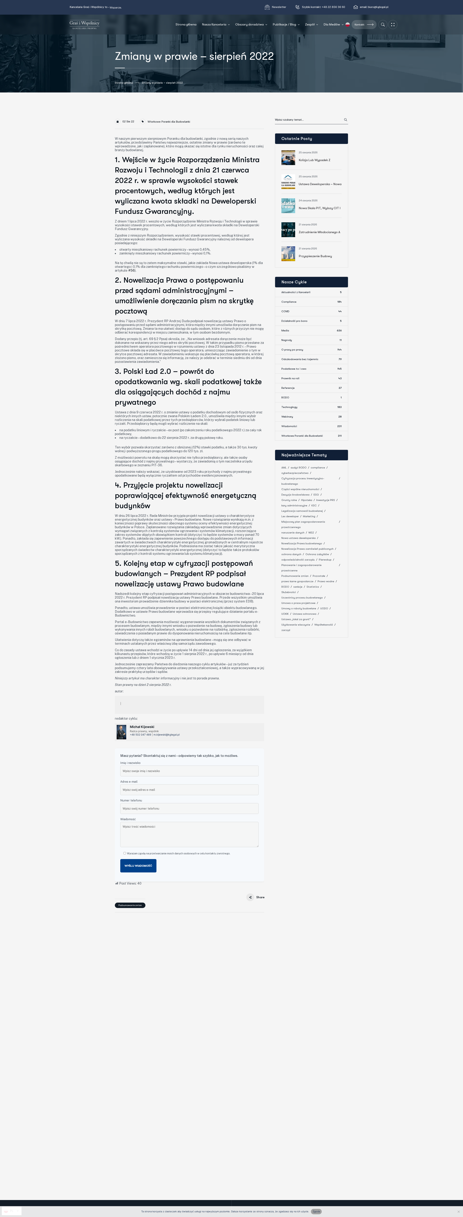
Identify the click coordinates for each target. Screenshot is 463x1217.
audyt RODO (299, 467)
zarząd (285, 630)
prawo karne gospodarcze (297, 581)
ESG (316, 494)
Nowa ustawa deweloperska (298, 538)
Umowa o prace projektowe (298, 603)
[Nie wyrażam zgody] (458, 1211)
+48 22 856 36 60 (333, 6)
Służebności (288, 592)
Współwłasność (323, 624)
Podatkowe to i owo (311, 368)
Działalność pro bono (311, 321)
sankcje (297, 586)
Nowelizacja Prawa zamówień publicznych (307, 548)
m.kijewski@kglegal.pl (167, 734)
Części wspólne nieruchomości (300, 489)
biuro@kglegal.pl (378, 6)
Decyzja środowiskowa (295, 494)
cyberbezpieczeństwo (295, 473)
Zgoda (316, 1211)
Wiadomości (311, 426)
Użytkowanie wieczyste (295, 624)
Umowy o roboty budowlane (298, 608)
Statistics (313, 586)
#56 (131, 270)
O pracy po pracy (311, 349)
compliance (318, 467)
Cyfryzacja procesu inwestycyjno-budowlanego (302, 481)
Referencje (311, 388)
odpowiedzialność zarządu (298, 559)
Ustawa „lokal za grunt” (296, 619)
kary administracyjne (294, 505)
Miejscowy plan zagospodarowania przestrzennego (303, 524)
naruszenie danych (292, 532)
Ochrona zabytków (317, 554)
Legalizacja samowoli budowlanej (302, 511)
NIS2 (311, 532)
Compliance (311, 301)
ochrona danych (291, 554)
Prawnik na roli (311, 378)
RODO (311, 397)
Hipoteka (306, 500)
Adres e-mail (128, 781)
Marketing (309, 516)
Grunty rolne (289, 500)
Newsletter (279, 6)
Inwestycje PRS (325, 500)
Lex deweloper (290, 516)
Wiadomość (128, 819)
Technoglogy (311, 407)
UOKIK (285, 613)
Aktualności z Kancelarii (311, 292)
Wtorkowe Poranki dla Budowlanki (169, 121)
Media (311, 330)
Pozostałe (319, 576)
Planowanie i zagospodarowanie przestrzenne (301, 567)
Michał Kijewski (142, 727)
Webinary (311, 416)
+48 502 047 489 (140, 734)
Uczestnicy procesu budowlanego (302, 597)
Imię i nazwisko (130, 763)
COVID (311, 311)
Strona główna (124, 82)
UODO (324, 608)
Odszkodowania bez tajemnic (311, 359)
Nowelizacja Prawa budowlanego (301, 543)
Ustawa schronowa (304, 613)
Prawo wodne (326, 581)
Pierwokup (325, 559)
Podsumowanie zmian (130, 905)
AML (283, 467)
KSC (314, 505)
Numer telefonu (131, 800)
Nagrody (311, 340)
